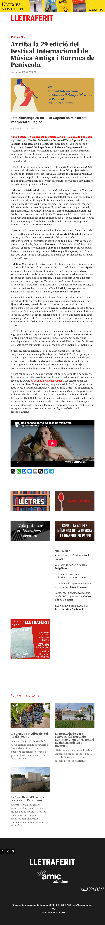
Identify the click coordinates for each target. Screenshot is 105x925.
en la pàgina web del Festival (46, 380)
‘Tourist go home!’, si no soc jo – (73, 564)
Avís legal (52, 908)
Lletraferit (16, 72)
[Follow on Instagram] (13, 851)
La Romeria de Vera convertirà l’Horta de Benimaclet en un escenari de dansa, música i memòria (74, 740)
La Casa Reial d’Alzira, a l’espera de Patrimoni (28, 798)
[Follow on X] (7, 851)
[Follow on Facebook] (2, 851)
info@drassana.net (82, 905)
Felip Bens (61, 568)
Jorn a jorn (18, 37)
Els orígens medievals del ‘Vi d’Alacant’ (29, 735)
